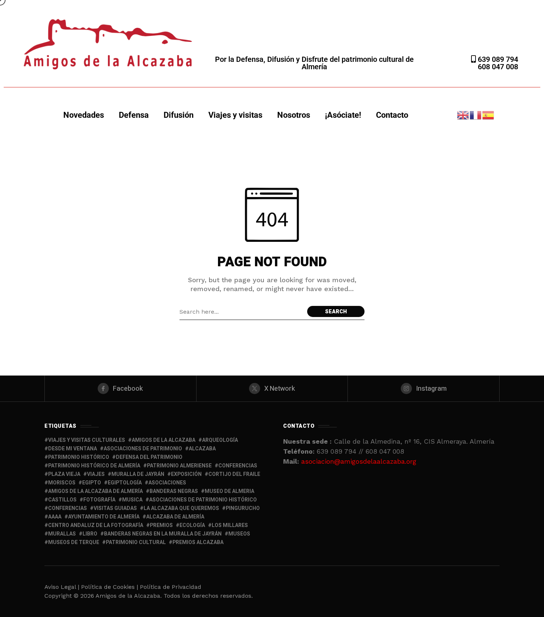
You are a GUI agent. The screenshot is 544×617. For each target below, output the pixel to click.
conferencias (237, 466)
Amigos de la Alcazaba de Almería (95, 491)
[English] (463, 115)
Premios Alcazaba (198, 542)
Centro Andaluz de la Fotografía (95, 525)
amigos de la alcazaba (163, 440)
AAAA (54, 517)
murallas (62, 534)
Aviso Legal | (61, 586)
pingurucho (243, 508)
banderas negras (174, 491)
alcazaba (202, 449)
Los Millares (230, 525)
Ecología (192, 525)
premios (161, 525)
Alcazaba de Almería (175, 517)
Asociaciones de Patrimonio (143, 449)
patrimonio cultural (136, 542)
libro (90, 534)
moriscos (61, 483)
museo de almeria (229, 491)
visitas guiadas (115, 508)
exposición (186, 474)
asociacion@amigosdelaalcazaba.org (358, 461)
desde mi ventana (72, 449)
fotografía (99, 500)
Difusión (179, 115)
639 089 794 (497, 59)
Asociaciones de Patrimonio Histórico (203, 500)
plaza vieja (64, 474)
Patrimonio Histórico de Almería (94, 466)
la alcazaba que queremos (181, 508)
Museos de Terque (73, 542)
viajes (96, 474)
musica (132, 500)
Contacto (392, 115)
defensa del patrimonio (149, 457)
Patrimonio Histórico (78, 457)
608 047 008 (498, 66)
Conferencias (67, 508)
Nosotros (293, 115)
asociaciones (167, 483)
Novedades (83, 115)
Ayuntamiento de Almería (104, 517)
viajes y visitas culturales (86, 440)
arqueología (220, 440)
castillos (62, 500)
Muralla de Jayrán (137, 474)
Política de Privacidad (170, 586)
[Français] (476, 115)
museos (239, 534)
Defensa (134, 115)
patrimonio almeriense (179, 466)
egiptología (125, 483)
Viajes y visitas (235, 115)
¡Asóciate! (343, 115)
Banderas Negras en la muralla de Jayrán (163, 534)
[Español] (488, 115)
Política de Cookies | (110, 586)
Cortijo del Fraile (234, 474)
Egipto (91, 483)
